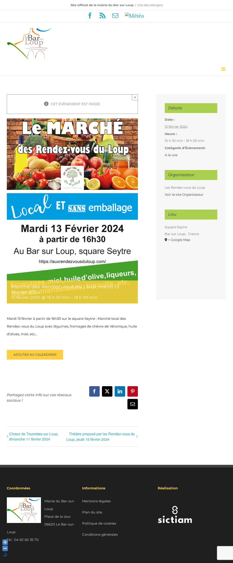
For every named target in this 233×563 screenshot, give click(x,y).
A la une (171, 155)
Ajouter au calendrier (34, 355)
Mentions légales (96, 501)
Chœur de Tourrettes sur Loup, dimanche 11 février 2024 (33, 436)
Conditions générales (100, 534)
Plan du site (92, 512)
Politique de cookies (99, 523)
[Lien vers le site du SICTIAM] (175, 501)
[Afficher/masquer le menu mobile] (223, 69)
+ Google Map (179, 240)
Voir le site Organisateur (184, 195)
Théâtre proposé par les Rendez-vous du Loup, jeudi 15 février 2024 (100, 436)
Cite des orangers (150, 5)
